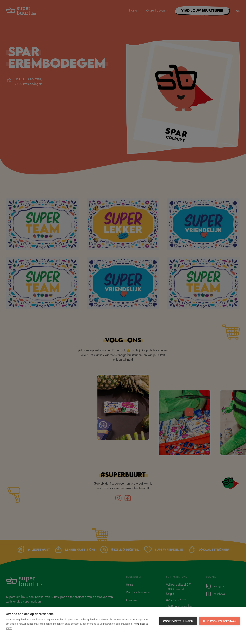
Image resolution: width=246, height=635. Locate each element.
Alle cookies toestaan (219, 621)
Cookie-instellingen (178, 621)
